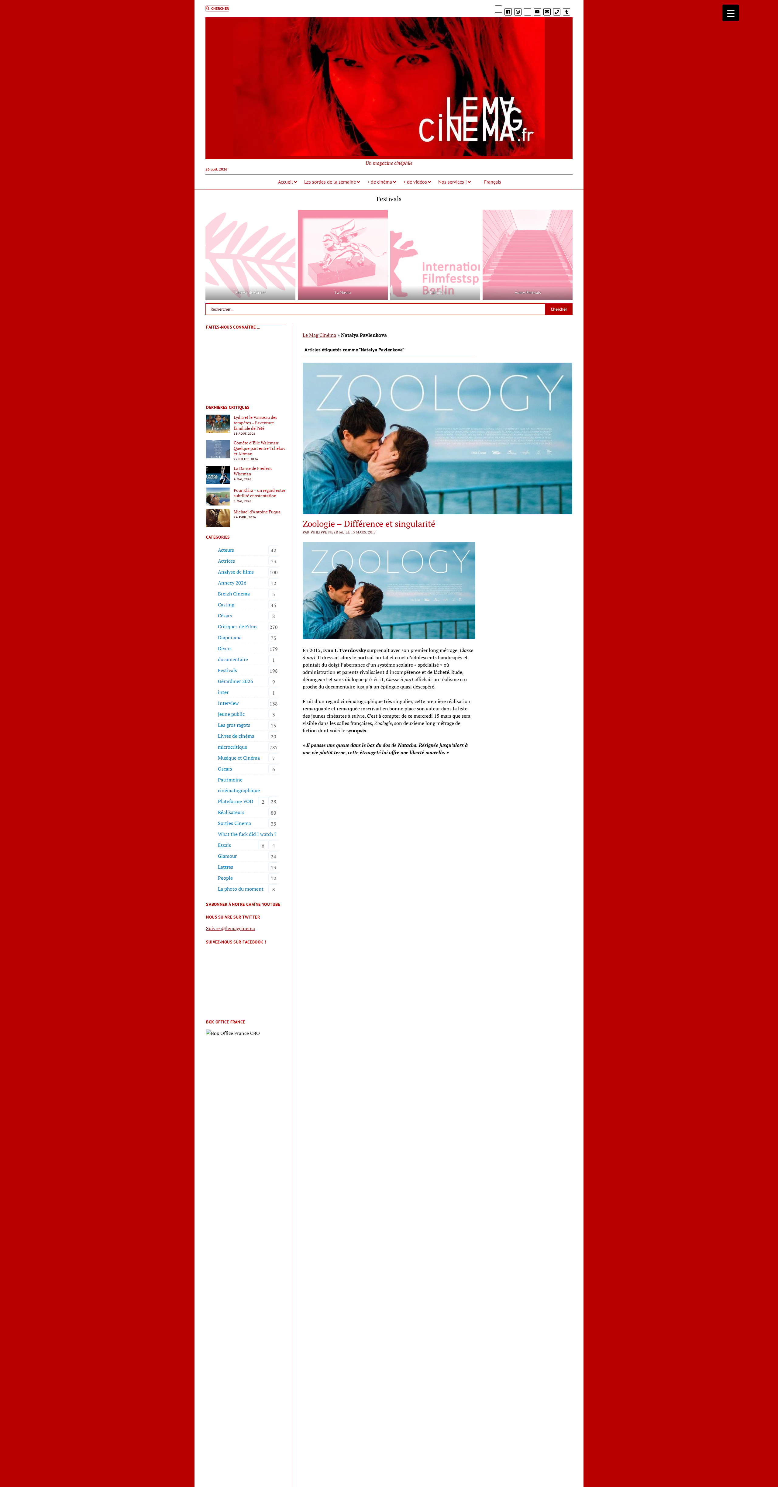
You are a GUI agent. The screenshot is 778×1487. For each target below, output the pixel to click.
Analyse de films (236, 571)
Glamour (227, 856)
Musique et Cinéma (239, 757)
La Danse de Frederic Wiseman (253, 471)
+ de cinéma (379, 182)
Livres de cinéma (236, 736)
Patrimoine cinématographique (239, 785)
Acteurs (226, 550)
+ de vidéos (415, 182)
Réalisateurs (231, 812)
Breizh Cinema (234, 593)
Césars (225, 615)
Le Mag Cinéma (319, 335)
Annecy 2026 (232, 582)
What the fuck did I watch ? (247, 834)
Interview (228, 703)
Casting (226, 604)
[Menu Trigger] (730, 13)
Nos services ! (452, 182)
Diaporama (230, 637)
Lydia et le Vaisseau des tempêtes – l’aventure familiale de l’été (255, 423)
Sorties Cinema (234, 823)
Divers (225, 648)
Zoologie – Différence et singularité (369, 523)
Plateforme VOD (235, 801)
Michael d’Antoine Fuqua (257, 512)
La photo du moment (240, 888)
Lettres (225, 867)
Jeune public (231, 714)
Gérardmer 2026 (235, 681)
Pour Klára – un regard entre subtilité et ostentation (259, 493)
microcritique (232, 747)
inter (223, 692)
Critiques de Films (237, 626)
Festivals (227, 670)
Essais (224, 845)
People (225, 878)
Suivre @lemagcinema (230, 928)
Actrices (226, 560)
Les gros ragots (234, 725)
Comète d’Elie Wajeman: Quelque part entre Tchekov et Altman (259, 448)
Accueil (285, 182)
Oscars (225, 768)
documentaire (233, 659)
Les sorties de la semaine (330, 182)
